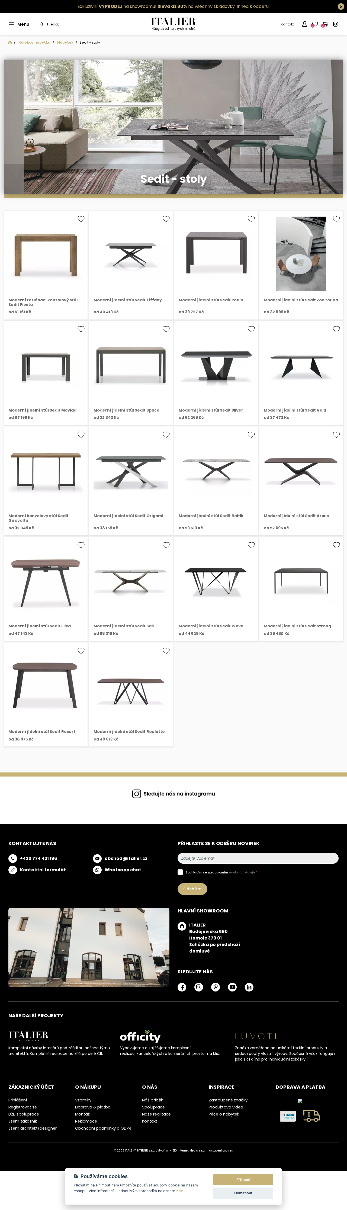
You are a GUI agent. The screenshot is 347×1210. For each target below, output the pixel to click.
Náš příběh (152, 1100)
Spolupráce (153, 1107)
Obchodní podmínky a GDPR (103, 1128)
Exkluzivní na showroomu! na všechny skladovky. (157, 6)
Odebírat (192, 889)
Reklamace (86, 1121)
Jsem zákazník (22, 1121)
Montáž (82, 1114)
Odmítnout (243, 1193)
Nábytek (65, 42)
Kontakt (287, 24)
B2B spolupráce (23, 1114)
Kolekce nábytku (34, 42)
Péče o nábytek (224, 1114)
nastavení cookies (220, 1151)
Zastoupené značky (228, 1100)
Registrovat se (22, 1107)
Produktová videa (226, 1107)
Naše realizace (156, 1114)
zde (179, 1191)
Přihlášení (17, 1100)
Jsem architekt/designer (32, 1128)
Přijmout (243, 1179)
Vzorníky (83, 1100)
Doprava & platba (93, 1107)
